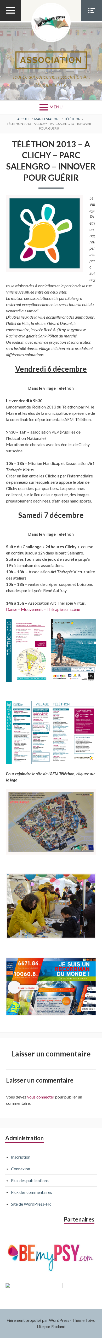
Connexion (20, 1168)
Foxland (58, 1326)
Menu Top (10, 20)
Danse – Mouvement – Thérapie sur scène (43, 609)
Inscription (20, 1156)
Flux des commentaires (31, 1192)
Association (51, 60)
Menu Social (91, 20)
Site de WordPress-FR (31, 1203)
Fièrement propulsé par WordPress (38, 1320)
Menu (56, 106)
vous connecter (40, 1096)
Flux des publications (30, 1180)
